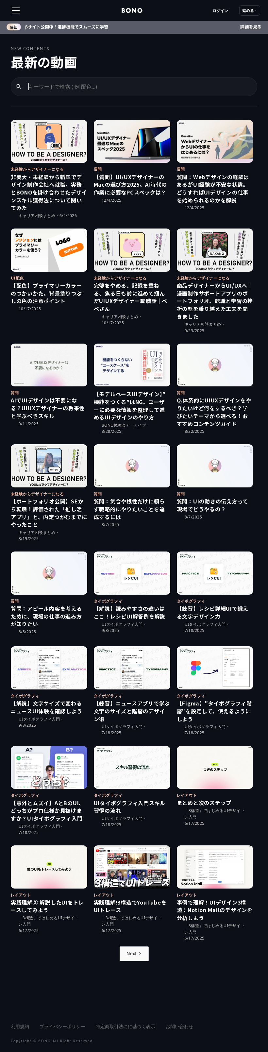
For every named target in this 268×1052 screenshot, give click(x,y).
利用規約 (20, 1026)
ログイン (220, 10)
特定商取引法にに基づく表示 (125, 1026)
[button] (35, 10)
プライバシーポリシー (62, 1026)
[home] (132, 10)
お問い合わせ (179, 1026)
